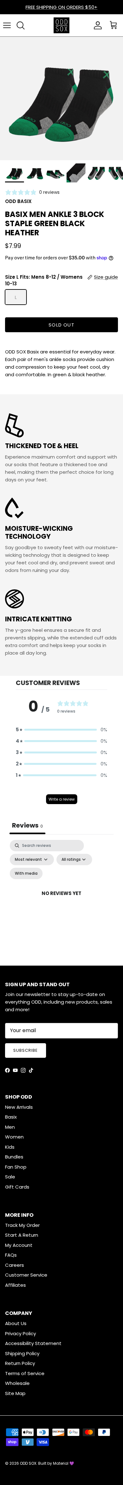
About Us (15, 1323)
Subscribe (25, 1050)
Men (10, 1127)
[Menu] (7, 25)
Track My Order (22, 1225)
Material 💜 (63, 1463)
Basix (11, 1117)
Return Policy (20, 1363)
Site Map (15, 1393)
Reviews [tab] (27, 825)
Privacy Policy (20, 1333)
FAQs (11, 1255)
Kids (10, 1147)
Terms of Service (24, 1373)
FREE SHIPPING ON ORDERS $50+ (61, 7)
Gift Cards (17, 1187)
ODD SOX (28, 1463)
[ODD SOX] (61, 25)
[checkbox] (26, 873)
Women (14, 1136)
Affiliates (15, 1285)
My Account (18, 1245)
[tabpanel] (61, 901)
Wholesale (17, 1383)
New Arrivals (19, 1107)
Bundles (14, 1156)
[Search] (20, 25)
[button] (61, 729)
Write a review (62, 799)
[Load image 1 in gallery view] (61, 98)
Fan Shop (15, 1167)
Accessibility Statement (33, 1343)
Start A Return (21, 1235)
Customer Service (26, 1275)
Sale (10, 1176)
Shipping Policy (22, 1353)
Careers (14, 1265)
